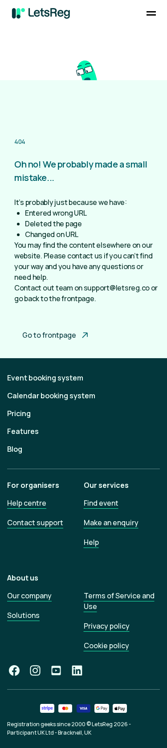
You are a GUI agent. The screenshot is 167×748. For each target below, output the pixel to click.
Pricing (19, 413)
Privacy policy (107, 626)
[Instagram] (35, 670)
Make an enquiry (111, 522)
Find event (101, 503)
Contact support (35, 522)
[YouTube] (56, 670)
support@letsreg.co (117, 288)
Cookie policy (106, 645)
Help (91, 542)
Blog (14, 449)
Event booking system (45, 378)
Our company (29, 596)
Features (23, 431)
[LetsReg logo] (41, 13)
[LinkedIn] (77, 670)
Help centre (26, 503)
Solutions (23, 615)
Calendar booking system (51, 396)
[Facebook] (14, 670)
